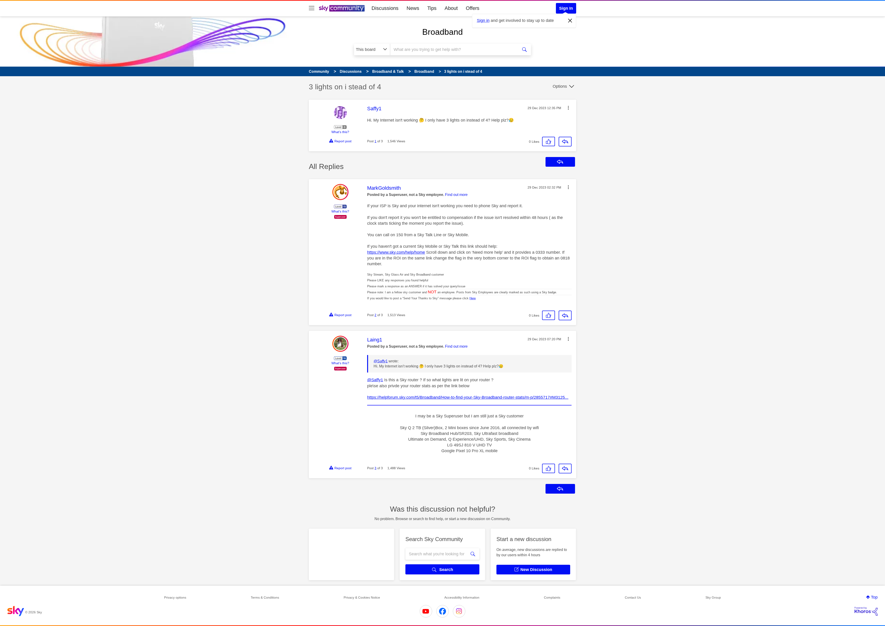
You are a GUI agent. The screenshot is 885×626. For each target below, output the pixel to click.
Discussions (385, 8)
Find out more (456, 195)
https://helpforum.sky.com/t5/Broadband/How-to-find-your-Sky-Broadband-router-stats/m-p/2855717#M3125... (467, 397)
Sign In (566, 8)
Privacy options (175, 597)
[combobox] (453, 49)
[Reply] (565, 141)
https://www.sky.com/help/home (396, 252)
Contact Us (633, 597)
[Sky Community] (342, 8)
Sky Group (713, 597)
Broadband (442, 32)
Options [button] (560, 86)
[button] (568, 108)
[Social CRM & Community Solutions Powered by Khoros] (866, 611)
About (451, 8)
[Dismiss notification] (570, 20)
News (413, 8)
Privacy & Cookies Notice (362, 597)
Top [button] (874, 597)
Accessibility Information (461, 597)
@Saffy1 (381, 361)
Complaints (552, 597)
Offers (472, 8)
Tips (432, 8)
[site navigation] (311, 8)
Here (472, 298)
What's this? (340, 132)
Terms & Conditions (265, 597)
